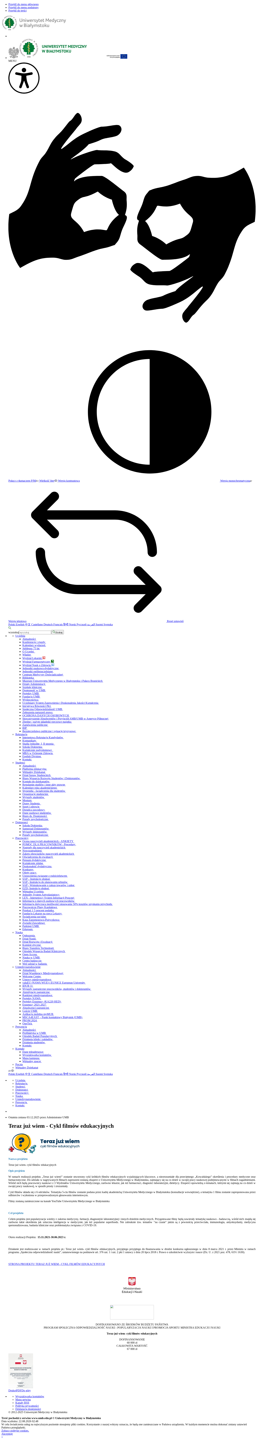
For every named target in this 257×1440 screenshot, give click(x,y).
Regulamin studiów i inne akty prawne (44, 784)
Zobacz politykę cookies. (15, 1430)
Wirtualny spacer (32, 1061)
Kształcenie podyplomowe (37, 750)
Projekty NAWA (31, 998)
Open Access (30, 954)
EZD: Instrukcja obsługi (36, 888)
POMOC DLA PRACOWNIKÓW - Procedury (49, 844)
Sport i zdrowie (31, 806)
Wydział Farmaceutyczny (36, 661)
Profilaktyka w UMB (34, 1032)
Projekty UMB (31, 693)
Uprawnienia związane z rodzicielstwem (45, 875)
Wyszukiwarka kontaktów (37, 1054)
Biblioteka (28, 677)
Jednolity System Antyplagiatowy (41, 894)
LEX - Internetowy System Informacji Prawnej (48, 897)
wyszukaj (13, 632)
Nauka (19, 932)
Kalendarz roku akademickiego (40, 787)
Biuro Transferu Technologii (38, 948)
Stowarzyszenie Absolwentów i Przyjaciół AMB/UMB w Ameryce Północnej (65, 718)
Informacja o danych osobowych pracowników (48, 900)
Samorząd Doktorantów (35, 828)
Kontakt (27, 759)
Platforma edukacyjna (34, 768)
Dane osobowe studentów (37, 812)
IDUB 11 (27, 985)
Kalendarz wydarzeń (34, 645)
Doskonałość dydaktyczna (37, 866)
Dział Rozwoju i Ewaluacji (37, 941)
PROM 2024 (29, 1020)
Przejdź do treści (17, 10)
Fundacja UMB (31, 696)
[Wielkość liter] (9, 1070)
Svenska (108, 624)
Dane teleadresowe (33, 1051)
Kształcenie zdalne (33, 863)
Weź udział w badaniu (35, 963)
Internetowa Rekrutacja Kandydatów (43, 737)
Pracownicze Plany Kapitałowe (40, 907)
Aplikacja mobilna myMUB (38, 1014)
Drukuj (12, 1390)
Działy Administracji (34, 684)
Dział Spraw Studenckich (36, 775)
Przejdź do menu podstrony (23, 7)
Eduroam (27, 929)
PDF (19, 1390)
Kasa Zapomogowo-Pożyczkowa (41, 919)
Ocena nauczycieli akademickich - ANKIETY (48, 841)
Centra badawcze (32, 960)
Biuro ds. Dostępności (35, 816)
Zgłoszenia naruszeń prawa (37, 712)
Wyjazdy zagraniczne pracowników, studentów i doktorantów (56, 988)
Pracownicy (21, 838)
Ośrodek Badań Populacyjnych (40, 1036)
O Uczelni (28, 651)
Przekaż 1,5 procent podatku (38, 910)
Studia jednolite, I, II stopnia (38, 743)
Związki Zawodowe (33, 922)
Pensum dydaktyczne (34, 860)
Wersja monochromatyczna (235, 480)
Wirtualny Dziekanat (34, 772)
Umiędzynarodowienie (28, 966)
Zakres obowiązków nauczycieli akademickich (48, 853)
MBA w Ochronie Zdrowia (37, 753)
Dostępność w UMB (34, 690)
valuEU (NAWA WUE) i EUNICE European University (54, 982)
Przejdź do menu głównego (23, 4)
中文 (28, 624)
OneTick (27, 1023)
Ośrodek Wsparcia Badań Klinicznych (44, 951)
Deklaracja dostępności (28, 1409)
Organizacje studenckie (35, 794)
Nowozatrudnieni (32, 850)
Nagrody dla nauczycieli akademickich (44, 847)
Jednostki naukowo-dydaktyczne (40, 668)
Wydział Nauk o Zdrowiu (36, 665)
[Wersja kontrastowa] (12, 1070)
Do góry (26, 1390)
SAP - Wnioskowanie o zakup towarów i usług (48, 885)
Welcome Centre (31, 976)
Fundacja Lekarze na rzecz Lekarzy (42, 913)
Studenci (20, 762)
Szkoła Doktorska (32, 746)
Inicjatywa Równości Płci (36, 706)
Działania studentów (34, 1042)
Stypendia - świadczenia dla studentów (44, 790)
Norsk (73, 624)
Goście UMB (30, 1010)
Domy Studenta (31, 803)
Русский (82, 624)
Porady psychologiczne (35, 819)
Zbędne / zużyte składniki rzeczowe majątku (47, 721)
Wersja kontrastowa (68, 480)
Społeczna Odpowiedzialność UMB (42, 709)
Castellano (37, 624)
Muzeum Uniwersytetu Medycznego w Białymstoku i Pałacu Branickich (62, 680)
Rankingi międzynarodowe (37, 995)
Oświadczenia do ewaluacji (37, 856)
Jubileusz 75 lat (31, 648)
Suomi (99, 624)
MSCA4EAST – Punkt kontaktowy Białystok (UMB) (52, 1017)
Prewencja (21, 1026)
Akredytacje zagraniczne (36, 992)
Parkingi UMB (31, 926)
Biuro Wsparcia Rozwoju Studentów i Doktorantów (51, 778)
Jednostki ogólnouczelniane (37, 671)
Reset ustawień (175, 621)
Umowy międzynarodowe (37, 979)
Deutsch (48, 624)
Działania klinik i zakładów (37, 1039)
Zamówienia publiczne (35, 724)
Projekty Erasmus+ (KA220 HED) (42, 1001)
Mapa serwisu (23, 1399)
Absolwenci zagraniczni (36, 1007)
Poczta (19, 1064)
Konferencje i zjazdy (34, 642)
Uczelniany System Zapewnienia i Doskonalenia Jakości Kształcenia (60, 702)
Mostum (27, 800)
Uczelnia (20, 635)
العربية (91, 624)
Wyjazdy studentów (33, 797)
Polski (12, 624)
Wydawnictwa (30, 699)
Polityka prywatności (27, 1405)
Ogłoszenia (28, 935)
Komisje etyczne (31, 944)
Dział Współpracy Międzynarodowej (43, 973)
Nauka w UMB (31, 957)
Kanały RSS (22, 1402)
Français (58, 624)
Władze (26, 654)
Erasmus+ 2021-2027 (34, 1004)
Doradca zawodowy (33, 809)
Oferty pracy (29, 872)
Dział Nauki (29, 938)
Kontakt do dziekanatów (36, 781)
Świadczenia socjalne (34, 916)
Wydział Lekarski (32, 658)
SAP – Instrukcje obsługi (36, 878)
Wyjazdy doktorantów (35, 831)
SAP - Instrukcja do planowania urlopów (45, 882)
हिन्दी (66, 624)
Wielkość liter (46, 480)
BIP (24, 728)
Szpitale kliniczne (32, 687)
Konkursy (28, 869)
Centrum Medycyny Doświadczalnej (43, 674)
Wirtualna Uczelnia (33, 891)
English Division (32, 756)
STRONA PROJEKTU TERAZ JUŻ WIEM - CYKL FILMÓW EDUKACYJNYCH (56, 1264)
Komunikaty (29, 740)
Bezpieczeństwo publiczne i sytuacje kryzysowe (49, 731)
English (20, 624)
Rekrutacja (21, 734)
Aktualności (29, 638)
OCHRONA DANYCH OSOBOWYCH (46, 715)
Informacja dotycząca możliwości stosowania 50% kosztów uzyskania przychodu (67, 904)
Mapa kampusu (31, 1058)
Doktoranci (21, 822)
